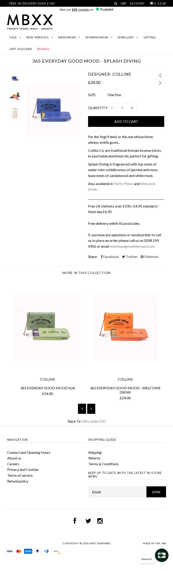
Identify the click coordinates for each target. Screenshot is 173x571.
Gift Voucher (20, 49)
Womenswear (96, 37)
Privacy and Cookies (23, 469)
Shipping (95, 452)
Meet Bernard (100, 543)
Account (137, 3)
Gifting (149, 37)
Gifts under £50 (93, 421)
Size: (92, 95)
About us (14, 458)
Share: (93, 256)
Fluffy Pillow (123, 183)
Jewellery (126, 37)
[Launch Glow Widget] (161, 555)
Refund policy (17, 481)
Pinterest (151, 256)
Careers (13, 464)
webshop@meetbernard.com (132, 246)
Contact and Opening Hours (28, 452)
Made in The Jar (154, 543)
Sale (13, 37)
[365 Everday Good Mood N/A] (47, 370)
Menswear (67, 37)
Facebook (110, 256)
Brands (43, 49)
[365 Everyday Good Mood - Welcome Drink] (125, 370)
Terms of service (20, 475)
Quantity (97, 108)
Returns (94, 458)
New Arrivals (37, 37)
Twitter (131, 256)
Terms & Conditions (103, 464)
